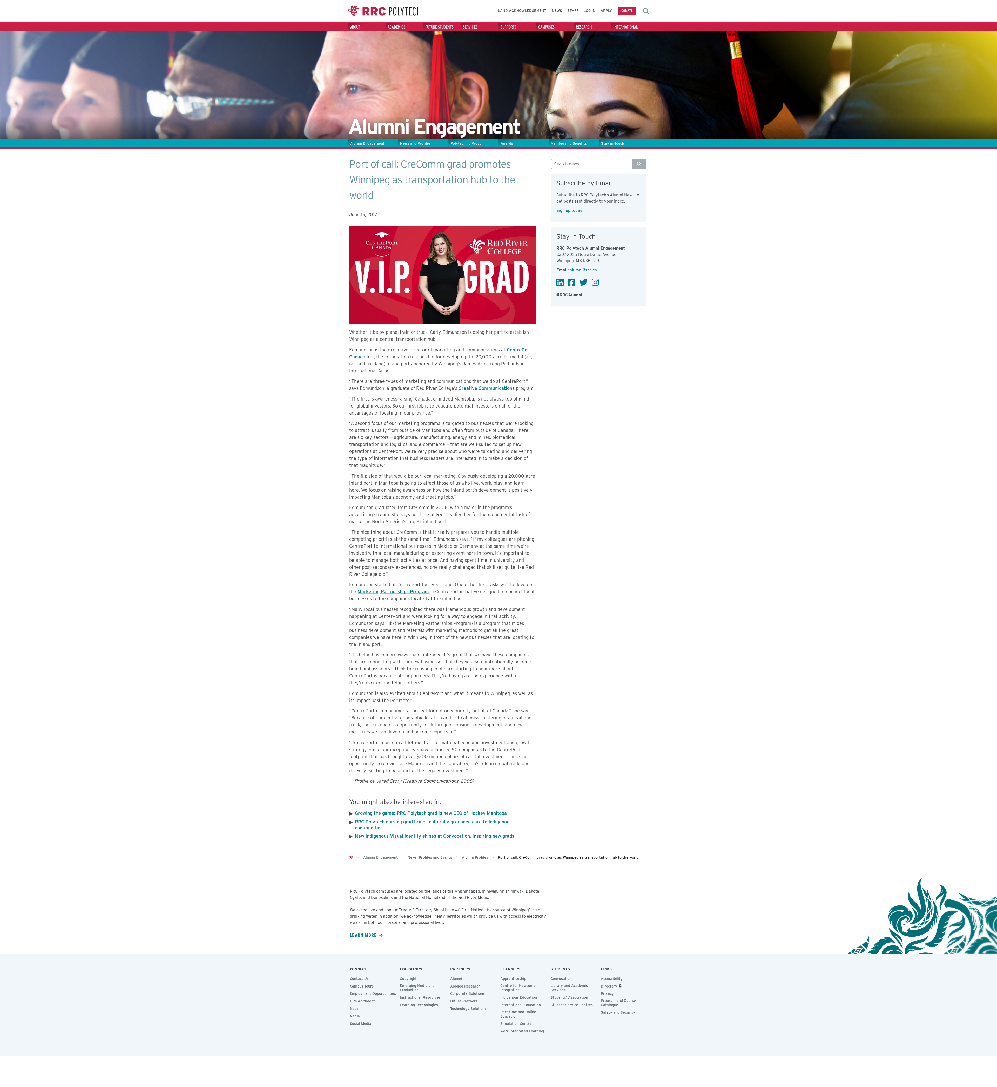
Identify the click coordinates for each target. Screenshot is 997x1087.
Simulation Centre (515, 1024)
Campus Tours (362, 986)
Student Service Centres (571, 1005)
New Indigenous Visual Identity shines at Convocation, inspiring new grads (434, 836)
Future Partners (463, 1001)
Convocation (561, 979)
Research (584, 27)
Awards (507, 143)
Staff (572, 10)
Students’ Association (569, 997)
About (355, 27)
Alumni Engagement (367, 143)
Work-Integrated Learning (522, 1031)
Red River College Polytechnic (384, 11)
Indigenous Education (518, 997)
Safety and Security (618, 1012)
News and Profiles (415, 143)
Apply (606, 10)
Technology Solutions (468, 1008)
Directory (609, 986)
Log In (589, 10)
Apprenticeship (513, 979)
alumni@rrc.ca (583, 270)
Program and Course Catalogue (618, 1002)
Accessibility (612, 979)
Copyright (408, 979)
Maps (354, 1008)
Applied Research (465, 986)
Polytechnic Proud (466, 143)
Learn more (363, 935)
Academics (396, 27)
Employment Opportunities (373, 993)
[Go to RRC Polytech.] (351, 857)
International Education (520, 1005)
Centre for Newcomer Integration (518, 988)
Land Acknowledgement (522, 10)
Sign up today (569, 210)
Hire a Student (362, 1001)
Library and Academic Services (569, 988)
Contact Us (359, 979)
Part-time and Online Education (518, 1014)
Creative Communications (487, 388)
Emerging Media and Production (417, 988)
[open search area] (646, 11)
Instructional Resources (420, 997)
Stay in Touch (612, 143)
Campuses (546, 27)
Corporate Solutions (467, 993)
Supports (508, 27)
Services (470, 27)
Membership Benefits (569, 143)
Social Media (360, 1024)
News (557, 10)
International (626, 27)
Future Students (439, 27)
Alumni (456, 979)
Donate (627, 10)
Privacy (607, 993)
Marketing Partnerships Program (393, 591)
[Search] (639, 164)
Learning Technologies (419, 1005)
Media (355, 1016)
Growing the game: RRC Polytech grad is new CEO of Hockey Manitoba (431, 813)
